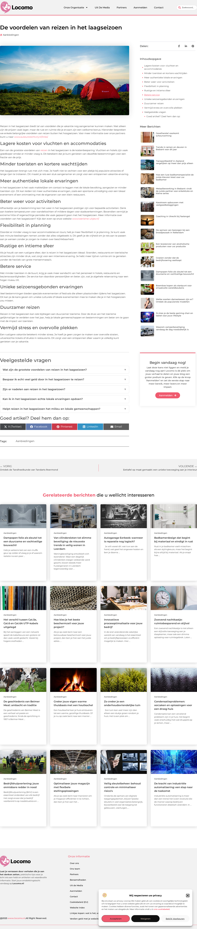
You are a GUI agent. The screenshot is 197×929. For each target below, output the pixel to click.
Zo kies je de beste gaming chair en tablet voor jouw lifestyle (174, 314)
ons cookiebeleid (162, 909)
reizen (44, 150)
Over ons (74, 863)
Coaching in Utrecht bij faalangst (173, 216)
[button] (187, 895)
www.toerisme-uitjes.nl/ (85, 218)
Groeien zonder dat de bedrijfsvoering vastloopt (168, 259)
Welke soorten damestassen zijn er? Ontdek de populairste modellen (174, 300)
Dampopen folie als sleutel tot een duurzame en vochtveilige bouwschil (175, 272)
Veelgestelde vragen (155, 112)
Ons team (75, 868)
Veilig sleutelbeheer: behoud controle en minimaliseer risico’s (122, 787)
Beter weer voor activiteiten (159, 81)
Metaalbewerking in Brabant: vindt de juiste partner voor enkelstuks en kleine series (174, 191)
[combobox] (187, 7)
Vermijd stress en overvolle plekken (163, 107)
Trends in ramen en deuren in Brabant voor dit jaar (171, 148)
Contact (158, 7)
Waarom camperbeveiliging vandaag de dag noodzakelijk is (172, 328)
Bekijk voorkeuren (175, 918)
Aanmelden (140, 7)
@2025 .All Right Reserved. (23, 918)
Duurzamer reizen (154, 103)
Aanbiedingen (11, 34)
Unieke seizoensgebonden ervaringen (164, 99)
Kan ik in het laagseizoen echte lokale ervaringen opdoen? (65, 399)
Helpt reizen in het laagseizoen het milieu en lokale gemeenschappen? (65, 408)
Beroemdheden (78, 880)
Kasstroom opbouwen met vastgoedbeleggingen (169, 203)
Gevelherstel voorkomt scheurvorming (167, 134)
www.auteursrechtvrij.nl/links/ (31, 136)
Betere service (152, 94)
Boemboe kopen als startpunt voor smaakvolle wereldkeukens (174, 286)
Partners (122, 7)
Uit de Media (76, 885)
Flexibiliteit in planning (156, 86)
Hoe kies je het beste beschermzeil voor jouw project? (69, 623)
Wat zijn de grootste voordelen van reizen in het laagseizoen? (65, 369)
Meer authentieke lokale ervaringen (163, 77)
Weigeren (146, 918)
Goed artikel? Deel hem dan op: (163, 116)
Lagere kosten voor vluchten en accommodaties (161, 67)
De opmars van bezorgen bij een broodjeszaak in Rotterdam (173, 231)
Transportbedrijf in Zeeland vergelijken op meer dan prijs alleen (174, 162)
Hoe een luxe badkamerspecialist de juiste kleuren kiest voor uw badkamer (175, 177)
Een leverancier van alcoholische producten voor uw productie (172, 245)
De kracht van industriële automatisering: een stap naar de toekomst (173, 787)
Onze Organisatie (74, 7)
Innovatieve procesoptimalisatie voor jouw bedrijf (123, 623)
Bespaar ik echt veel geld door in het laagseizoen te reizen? (65, 379)
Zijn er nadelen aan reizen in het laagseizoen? (65, 389)
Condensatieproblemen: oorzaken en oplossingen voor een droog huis (173, 705)
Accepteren (116, 918)
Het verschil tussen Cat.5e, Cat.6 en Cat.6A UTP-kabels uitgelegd (21, 623)
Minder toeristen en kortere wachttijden (165, 73)
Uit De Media (102, 7)
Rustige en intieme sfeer (157, 90)
